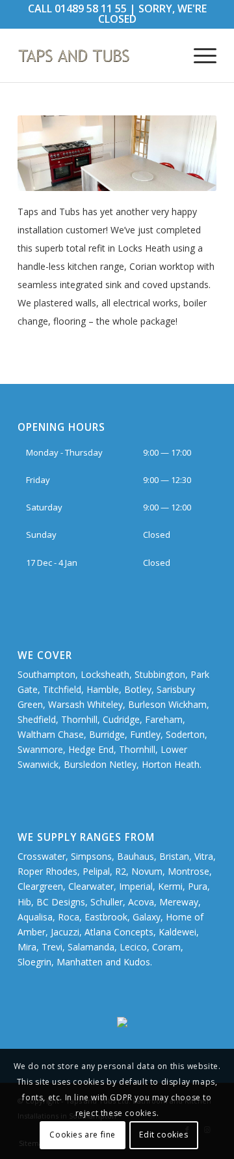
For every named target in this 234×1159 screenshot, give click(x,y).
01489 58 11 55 (91, 8)
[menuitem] (198, 55)
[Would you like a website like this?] (166, 1024)
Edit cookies (163, 1134)
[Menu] (198, 55)
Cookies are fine (82, 1134)
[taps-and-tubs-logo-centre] (97, 55)
